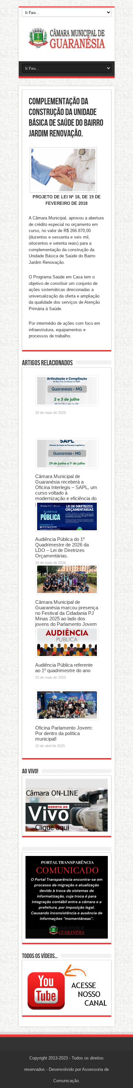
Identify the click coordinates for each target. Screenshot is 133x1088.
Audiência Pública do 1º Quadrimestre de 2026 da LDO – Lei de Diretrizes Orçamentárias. (62, 547)
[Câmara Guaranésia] (66, 45)
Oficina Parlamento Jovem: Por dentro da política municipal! (64, 733)
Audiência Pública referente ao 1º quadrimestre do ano (64, 667)
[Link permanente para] (67, 404)
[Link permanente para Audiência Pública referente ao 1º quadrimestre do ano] (67, 655)
